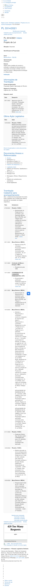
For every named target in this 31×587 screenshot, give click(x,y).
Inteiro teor (18, 112)
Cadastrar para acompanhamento (13, 33)
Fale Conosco (8, 8)
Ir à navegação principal (9, 2)
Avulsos (9, 158)
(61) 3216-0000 (20, 557)
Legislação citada (11, 167)
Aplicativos (7, 584)
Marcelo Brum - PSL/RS (10, 57)
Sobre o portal (8, 580)
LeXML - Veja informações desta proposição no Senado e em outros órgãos (16, 544)
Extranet (7, 585)
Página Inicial (4, 23)
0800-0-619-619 (14, 556)
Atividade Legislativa (14, 23)
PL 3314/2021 (9, 28)
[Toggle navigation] (2, 17)
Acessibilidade (8, 7)
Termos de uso (8, 582)
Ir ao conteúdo (7, 1)
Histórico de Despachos (13, 164)
